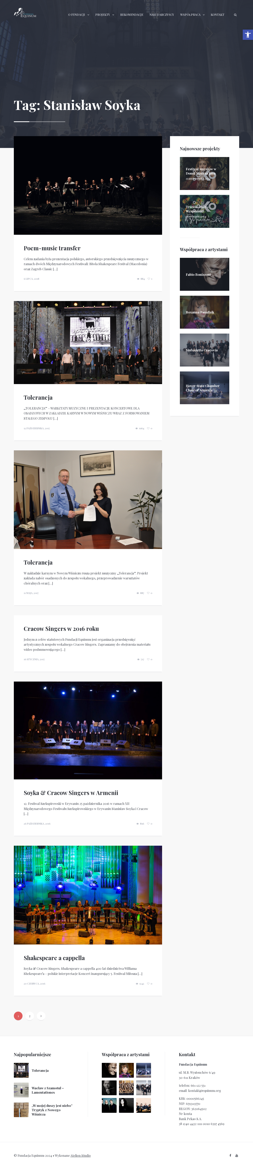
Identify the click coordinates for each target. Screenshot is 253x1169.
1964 (141, 428)
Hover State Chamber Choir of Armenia (203, 387)
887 (142, 593)
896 (142, 823)
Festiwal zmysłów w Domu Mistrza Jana (201, 171)
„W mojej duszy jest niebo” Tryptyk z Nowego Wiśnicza (52, 1109)
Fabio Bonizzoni (198, 274)
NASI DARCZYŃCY (162, 15)
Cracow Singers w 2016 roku (61, 628)
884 (143, 278)
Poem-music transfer (52, 248)
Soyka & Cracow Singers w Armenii (71, 792)
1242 (141, 983)
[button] (248, 35)
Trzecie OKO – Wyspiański (197, 209)
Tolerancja (38, 397)
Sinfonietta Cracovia (202, 350)
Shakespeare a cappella (54, 957)
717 (142, 659)
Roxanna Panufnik (200, 312)
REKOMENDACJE (131, 15)
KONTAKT (217, 15)
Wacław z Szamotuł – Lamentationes (48, 1090)
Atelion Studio (80, 1155)
